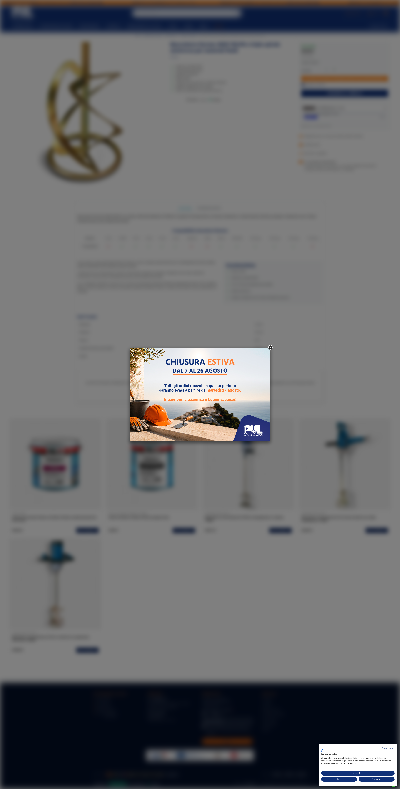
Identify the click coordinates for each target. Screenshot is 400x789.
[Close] (270, 347)
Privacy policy (388, 748)
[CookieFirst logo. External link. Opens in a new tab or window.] (322, 750)
